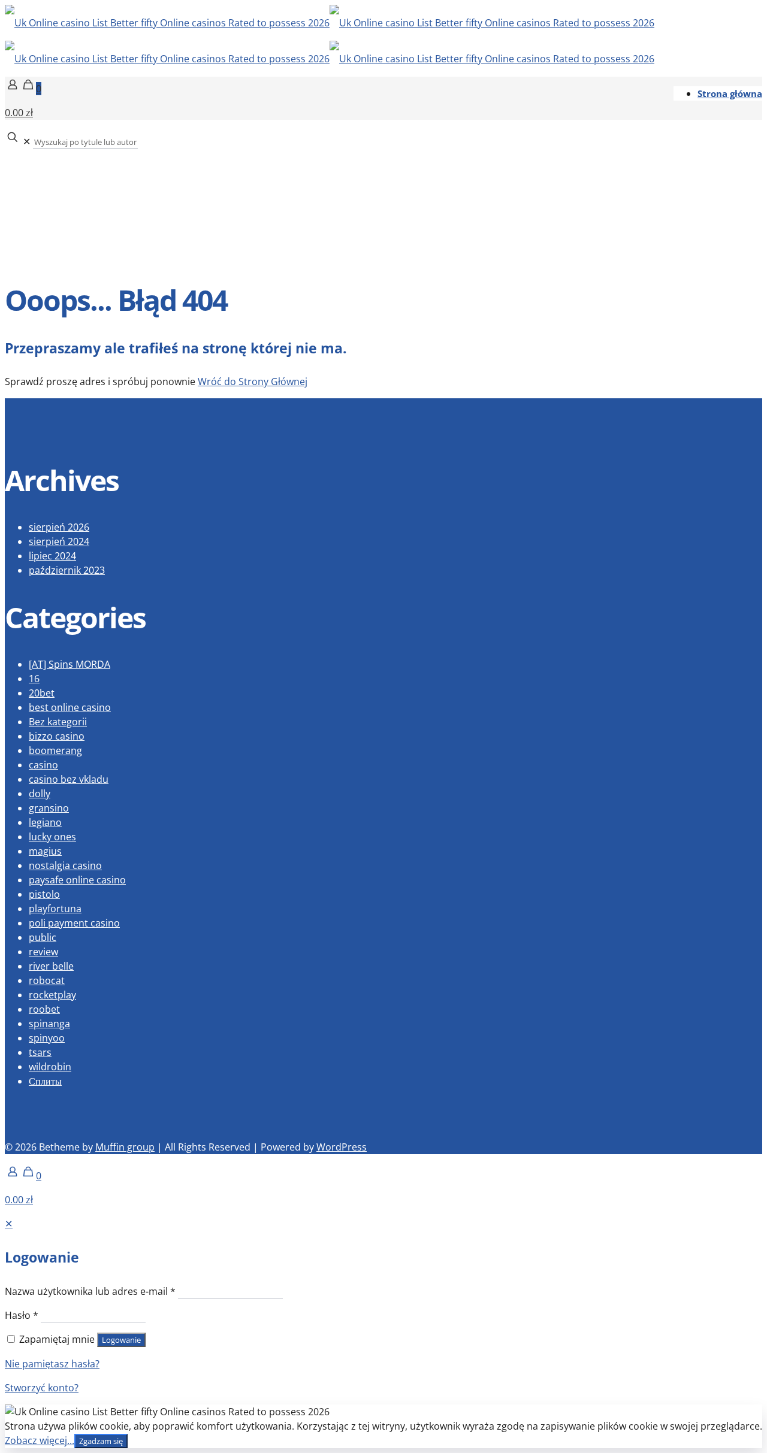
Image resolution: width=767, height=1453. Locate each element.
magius (45, 851)
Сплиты (45, 1081)
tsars (40, 1052)
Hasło (21, 1315)
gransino (49, 808)
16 (34, 678)
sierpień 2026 (59, 527)
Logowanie (121, 1339)
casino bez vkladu (68, 779)
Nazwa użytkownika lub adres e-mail (90, 1291)
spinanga (49, 1023)
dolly (39, 793)
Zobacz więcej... (39, 1440)
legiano (45, 822)
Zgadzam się (101, 1441)
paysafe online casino (77, 879)
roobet (44, 1009)
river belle (51, 966)
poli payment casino (74, 923)
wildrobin (50, 1066)
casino (43, 764)
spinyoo (47, 1038)
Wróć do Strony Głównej (252, 381)
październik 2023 (67, 570)
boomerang (55, 750)
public (42, 937)
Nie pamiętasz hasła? (52, 1363)
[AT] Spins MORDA (69, 664)
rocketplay (52, 994)
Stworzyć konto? (41, 1387)
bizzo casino (56, 736)
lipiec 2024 (52, 555)
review (43, 951)
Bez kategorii (58, 721)
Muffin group (125, 1147)
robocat (47, 980)
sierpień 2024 (59, 541)
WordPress (341, 1147)
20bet (42, 693)
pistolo (44, 894)
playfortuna (55, 908)
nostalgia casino (65, 865)
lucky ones (52, 836)
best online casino (70, 707)
